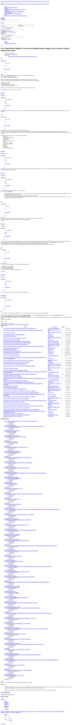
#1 (5, 72)
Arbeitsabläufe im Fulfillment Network (12, 643)
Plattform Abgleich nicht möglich (9, 336)
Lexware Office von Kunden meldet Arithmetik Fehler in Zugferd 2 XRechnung (18, 382)
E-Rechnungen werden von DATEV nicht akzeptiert (14, 401)
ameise (9, 56)
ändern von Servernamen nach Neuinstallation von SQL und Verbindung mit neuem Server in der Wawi (23, 405)
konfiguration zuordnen (15, 56)
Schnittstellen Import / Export (53, 380)
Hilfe (5, 694)
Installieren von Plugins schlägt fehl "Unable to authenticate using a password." (19, 396)
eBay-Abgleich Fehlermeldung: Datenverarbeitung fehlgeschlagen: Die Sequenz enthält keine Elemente (23, 346)
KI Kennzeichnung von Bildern (10, 387)
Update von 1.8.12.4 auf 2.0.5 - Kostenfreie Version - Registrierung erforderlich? (19, 390)
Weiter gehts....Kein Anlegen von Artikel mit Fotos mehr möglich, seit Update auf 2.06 (20, 374)
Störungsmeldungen (51, 347)
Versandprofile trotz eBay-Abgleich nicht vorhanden (14, 334)
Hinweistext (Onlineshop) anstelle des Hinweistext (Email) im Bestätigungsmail (19, 328)
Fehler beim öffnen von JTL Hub (10, 368)
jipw (13, 53)
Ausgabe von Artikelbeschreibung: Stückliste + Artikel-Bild (15, 370)
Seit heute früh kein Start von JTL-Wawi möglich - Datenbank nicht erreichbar (19, 365)
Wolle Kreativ (3, 295)
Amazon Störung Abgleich (9, 332)
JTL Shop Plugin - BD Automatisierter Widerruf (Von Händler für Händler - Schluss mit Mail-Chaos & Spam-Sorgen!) (28, 613)
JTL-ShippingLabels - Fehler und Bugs (12, 539)
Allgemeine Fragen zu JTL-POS (54, 363)
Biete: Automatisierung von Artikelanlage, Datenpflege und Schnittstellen (18, 360)
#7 (5, 239)
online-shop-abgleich (33, 56)
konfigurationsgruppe (24, 56)
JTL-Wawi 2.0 (50, 334)
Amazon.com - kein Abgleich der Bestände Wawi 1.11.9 (14, 337)
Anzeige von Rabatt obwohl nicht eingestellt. (12, 376)
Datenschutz (7, 704)
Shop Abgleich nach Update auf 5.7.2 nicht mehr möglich (16, 341)
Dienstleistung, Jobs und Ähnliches (11, 518)
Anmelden (3, 699)
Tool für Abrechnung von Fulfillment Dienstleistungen (16, 403)
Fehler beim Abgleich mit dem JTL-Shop (11, 353)
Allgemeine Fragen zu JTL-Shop (54, 344)
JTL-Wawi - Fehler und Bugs (53, 342)
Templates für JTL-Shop (52, 409)
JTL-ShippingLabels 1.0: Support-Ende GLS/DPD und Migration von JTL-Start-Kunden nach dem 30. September (28, 566)
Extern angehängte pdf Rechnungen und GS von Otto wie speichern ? (16, 362)
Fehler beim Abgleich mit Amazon (9, 349)
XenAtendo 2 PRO (4, 712)
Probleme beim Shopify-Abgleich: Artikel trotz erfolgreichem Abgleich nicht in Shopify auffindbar (22, 352)
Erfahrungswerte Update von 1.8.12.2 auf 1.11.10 (12, 416)
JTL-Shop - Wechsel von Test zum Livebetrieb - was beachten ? (16, 407)
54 (5, 302)
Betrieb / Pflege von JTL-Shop (54, 387)
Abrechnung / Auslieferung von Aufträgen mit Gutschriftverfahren (16, 414)
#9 (5, 290)
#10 (5, 309)
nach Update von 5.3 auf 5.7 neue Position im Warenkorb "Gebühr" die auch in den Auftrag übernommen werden (24, 400)
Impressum (7, 706)
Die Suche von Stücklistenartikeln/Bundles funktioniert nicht (15, 388)
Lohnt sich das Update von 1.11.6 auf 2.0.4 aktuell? (13, 413)
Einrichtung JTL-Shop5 (52, 400)
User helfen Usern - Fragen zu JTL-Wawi (12, 430)
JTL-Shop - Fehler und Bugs (53, 328)
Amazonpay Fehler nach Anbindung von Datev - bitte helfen (15, 380)
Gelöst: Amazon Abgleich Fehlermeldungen (11, 347)
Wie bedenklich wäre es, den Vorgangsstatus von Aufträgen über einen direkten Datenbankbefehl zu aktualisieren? (27, 581)
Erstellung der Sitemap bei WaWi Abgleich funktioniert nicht (15, 344)
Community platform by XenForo (13, 711)
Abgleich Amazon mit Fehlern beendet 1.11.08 (12, 350)
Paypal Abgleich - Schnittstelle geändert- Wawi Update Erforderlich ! (17, 342)
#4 (5, 166)
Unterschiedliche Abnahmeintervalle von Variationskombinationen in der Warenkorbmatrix (21, 409)
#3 (5, 128)
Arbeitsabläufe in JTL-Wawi (53, 355)
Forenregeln (7, 702)
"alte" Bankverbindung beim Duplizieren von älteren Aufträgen (16, 398)
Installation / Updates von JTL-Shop (12, 653)
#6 (5, 215)
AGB (6, 705)
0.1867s (9, 718)
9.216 (6, 101)
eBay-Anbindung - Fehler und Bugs (11, 477)
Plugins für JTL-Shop (52, 394)
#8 (5, 261)
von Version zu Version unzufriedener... (11, 355)
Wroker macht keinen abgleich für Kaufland (11, 339)
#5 (5, 188)
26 (5, 65)
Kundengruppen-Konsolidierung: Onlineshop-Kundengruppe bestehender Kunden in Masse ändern (22, 330)
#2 (5, 108)
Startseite (2, 694)
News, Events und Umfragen (53, 372)
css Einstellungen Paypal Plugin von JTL (12, 375)
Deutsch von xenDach (58, 711)
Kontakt (11, 694)
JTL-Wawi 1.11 (51, 336)
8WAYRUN (18, 712)
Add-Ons (27, 711)
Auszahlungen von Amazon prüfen (10, 386)
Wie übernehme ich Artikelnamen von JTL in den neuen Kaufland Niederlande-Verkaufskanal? (21, 392)
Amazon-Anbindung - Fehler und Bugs (12, 435)
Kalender (8, 694)
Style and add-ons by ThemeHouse (43, 711)
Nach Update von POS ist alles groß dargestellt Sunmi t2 (15, 363)
